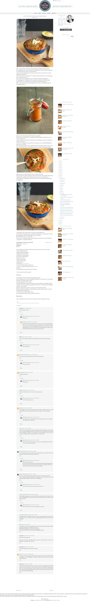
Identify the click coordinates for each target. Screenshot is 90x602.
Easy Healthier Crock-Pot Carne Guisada (66, 212)
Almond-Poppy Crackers (66, 261)
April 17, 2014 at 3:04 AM (25, 524)
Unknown (24, 321)
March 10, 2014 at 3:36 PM (34, 460)
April (61, 191)
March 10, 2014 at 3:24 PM (34, 316)
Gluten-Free (24, 303)
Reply (20, 311)
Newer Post (18, 590)
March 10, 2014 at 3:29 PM (34, 417)
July (60, 186)
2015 (60, 175)
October (61, 181)
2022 (60, 164)
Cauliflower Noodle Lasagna (67, 120)
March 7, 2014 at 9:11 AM (27, 308)
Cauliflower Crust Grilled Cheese (67, 104)
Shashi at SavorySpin (23, 474)
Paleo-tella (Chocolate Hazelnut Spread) (66, 207)
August (61, 185)
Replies (22, 314)
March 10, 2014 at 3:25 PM (34, 362)
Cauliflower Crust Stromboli (67, 142)
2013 (60, 220)
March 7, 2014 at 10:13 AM (28, 372)
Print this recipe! (48, 242)
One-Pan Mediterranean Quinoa (65, 199)
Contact (54, 13)
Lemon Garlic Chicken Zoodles (67, 250)
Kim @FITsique (22, 390)
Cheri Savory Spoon (23, 451)
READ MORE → (61, 25)
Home (35, 13)
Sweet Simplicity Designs (39, 600)
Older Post (51, 590)
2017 (60, 172)
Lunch (31, 303)
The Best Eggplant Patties (66, 272)
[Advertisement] (66, 53)
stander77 (21, 554)
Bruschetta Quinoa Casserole (67, 153)
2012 (60, 222)
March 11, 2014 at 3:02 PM (33, 514)
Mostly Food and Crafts (23, 354)
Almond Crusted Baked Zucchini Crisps (66, 201)
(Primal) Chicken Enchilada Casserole (66, 210)
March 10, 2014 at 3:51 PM (34, 504)
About (39, 13)
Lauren (20, 428)
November (62, 180)
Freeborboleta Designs (55, 600)
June (61, 188)
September (62, 183)
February (61, 217)
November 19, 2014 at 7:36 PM (32, 321)
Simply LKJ (21, 372)
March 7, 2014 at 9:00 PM (26, 428)
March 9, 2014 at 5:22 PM (33, 494)
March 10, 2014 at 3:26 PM (34, 398)
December (62, 178)
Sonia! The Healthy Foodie (24, 494)
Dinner (20, 303)
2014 (60, 177)
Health (48, 13)
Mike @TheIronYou (26, 316)
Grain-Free (27, 303)
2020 (60, 167)
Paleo (33, 303)
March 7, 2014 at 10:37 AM (29, 390)
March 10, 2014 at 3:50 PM (34, 484)
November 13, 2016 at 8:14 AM (28, 554)
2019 (60, 169)
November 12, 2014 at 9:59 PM (29, 535)
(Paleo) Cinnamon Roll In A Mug (67, 131)
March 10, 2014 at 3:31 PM (34, 440)
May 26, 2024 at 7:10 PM (28, 564)
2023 (60, 162)
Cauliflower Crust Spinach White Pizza (66, 215)
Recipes (44, 13)
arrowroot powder (25, 263)
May (61, 189)
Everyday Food (24, 243)
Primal (35, 303)
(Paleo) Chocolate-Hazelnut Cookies (66, 213)
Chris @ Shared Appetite (23, 514)
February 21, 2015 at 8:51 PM (28, 546)
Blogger (47, 599)
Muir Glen (35, 266)
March (61, 193)
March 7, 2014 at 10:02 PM (31, 451)
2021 (60, 165)
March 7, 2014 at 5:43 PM (27, 408)
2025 (60, 161)
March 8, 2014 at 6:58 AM (31, 474)
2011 (60, 223)
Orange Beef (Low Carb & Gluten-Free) (66, 208)
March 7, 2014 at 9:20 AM (27, 336)
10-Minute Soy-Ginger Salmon (65, 203)
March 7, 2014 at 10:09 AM (32, 354)
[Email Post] (17, 301)
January (61, 218)
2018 (60, 170)
